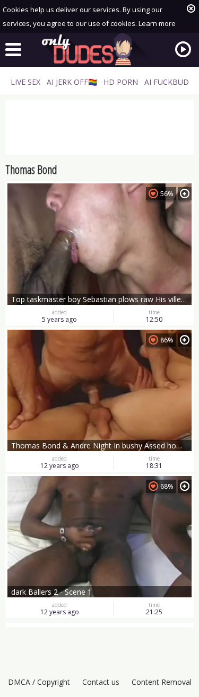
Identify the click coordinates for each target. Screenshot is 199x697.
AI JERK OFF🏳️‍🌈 (72, 82)
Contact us (100, 682)
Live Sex (25, 82)
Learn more (157, 23)
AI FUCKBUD (166, 82)
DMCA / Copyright (39, 682)
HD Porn (120, 82)
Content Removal (162, 682)
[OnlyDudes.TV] (99, 49)
